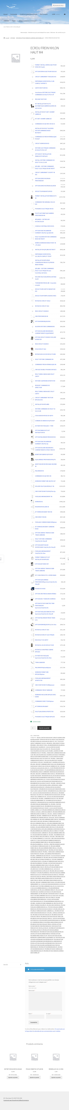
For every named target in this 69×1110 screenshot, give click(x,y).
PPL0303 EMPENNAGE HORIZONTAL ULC (54, 901)
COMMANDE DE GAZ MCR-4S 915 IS (45, 124)
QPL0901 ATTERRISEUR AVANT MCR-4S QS (53, 861)
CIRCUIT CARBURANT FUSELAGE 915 (45, 76)
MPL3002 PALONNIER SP (36, 863)
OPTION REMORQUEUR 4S (42, 321)
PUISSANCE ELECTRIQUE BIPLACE (45, 716)
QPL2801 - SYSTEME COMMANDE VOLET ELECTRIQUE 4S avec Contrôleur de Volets (44, 271)
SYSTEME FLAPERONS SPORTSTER (45, 381)
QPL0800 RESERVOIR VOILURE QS (56, 745)
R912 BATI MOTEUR (40, 99)
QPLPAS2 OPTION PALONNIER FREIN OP (40, 933)
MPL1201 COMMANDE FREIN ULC (38, 823)
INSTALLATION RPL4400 (42, 404)
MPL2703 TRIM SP (50, 897)
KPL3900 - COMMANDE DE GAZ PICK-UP (40, 855)
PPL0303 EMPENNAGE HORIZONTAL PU (54, 770)
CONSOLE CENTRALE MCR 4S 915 (44, 226)
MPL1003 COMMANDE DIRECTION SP (39, 865)
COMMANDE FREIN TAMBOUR (43, 690)
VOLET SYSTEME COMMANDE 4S (44, 359)
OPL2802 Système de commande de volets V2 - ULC (43, 741)
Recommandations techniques (27, 21)
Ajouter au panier (44, 728)
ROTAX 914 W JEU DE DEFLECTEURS (45, 354)
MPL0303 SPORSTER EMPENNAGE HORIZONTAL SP (43, 777)
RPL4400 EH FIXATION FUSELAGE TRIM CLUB (52, 916)
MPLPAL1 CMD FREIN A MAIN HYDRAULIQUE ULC (50, 880)
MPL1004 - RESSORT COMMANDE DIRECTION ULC (42, 773)
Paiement (6, 21)
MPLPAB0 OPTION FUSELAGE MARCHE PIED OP (51, 931)
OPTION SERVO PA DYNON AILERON (45, 186)
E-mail (48, 1013)
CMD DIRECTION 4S (40, 517)
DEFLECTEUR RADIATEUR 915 (43, 191)
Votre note (32, 986)
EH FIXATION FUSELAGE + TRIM (44, 426)
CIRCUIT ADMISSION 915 (42, 143)
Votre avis (32, 990)
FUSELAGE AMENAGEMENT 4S (43, 496)
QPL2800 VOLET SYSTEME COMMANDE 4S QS (41, 869)
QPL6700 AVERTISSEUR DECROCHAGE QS (49, 920)
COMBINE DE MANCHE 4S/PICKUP (45, 421)
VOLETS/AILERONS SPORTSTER (44, 711)
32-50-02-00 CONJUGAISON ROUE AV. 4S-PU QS (53, 884)
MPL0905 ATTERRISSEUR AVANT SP (41, 846)
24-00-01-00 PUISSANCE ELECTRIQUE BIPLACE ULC (49, 781)
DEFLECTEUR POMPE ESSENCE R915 (45, 296)
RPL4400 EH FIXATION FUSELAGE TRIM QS (41, 924)
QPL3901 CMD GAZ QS (58, 909)
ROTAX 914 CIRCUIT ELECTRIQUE (44, 635)
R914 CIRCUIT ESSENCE (42, 344)
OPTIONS (12, 38)
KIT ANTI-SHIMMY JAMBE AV (43, 119)
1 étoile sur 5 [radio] (29, 988)
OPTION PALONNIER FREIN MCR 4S (45, 437)
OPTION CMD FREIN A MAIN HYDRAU (45, 594)
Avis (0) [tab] (6, 964)
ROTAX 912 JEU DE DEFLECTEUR (44, 645)
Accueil (6, 14)
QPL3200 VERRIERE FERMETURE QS (39, 842)
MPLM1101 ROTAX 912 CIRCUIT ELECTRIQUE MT (52, 739)
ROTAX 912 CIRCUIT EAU (42, 630)
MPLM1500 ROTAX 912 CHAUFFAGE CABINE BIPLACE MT (51, 802)
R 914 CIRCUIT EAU (40, 349)
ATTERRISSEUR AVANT (41, 706)
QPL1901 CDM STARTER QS (53, 905)
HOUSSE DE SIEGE (40, 588)
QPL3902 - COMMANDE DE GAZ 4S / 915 (48, 798)
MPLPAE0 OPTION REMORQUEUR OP (48, 947)
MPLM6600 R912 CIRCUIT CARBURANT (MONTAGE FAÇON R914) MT (47, 771)
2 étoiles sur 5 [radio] (31, 988)
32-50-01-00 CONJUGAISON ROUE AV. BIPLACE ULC (45, 793)
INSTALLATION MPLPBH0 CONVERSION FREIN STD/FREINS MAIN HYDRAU (44, 262)
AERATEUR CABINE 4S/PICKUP (44, 454)
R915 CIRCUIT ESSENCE (42, 311)
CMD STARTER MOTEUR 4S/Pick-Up (45, 491)
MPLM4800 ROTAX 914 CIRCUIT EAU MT (40, 783)
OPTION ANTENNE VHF (42, 564)
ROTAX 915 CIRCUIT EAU (42, 306)
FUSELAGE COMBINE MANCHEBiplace (46, 522)
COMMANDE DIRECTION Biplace (44, 701)
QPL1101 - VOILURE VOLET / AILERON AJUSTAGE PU (51, 762)
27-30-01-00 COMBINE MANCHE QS (39, 888)
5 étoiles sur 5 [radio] (35, 988)
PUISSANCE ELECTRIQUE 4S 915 (44, 209)
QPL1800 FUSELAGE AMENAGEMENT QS (40, 804)
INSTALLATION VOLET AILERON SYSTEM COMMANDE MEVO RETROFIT (44, 131)
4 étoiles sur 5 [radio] (34, 988)
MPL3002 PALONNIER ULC (36, 844)
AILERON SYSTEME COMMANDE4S (45, 326)
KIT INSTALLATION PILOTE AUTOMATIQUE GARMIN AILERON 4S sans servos (45, 106)
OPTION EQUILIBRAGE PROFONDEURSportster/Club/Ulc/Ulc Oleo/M (46, 582)
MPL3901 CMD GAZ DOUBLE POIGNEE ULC (40, 859)
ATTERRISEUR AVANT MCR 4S (43, 512)
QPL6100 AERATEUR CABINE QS (40, 834)
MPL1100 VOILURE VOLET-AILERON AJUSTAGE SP (46, 754)
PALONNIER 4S (39, 471)
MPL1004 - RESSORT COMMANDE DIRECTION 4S (42, 882)
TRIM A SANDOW (40, 662)
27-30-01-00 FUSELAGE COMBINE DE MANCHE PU (48, 840)
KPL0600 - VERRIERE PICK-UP (44, 815)
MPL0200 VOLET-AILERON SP (37, 747)
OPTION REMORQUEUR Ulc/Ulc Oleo (45, 624)
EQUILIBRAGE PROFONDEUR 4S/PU (45, 459)
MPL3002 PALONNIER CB (55, 842)
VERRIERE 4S (39, 501)
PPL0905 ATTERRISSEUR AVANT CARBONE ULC (42, 911)
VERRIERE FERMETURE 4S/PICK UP (45, 481)
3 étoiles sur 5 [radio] (32, 988)
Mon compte (44, 14)
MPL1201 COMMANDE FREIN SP (47, 890)
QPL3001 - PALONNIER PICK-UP (56, 834)
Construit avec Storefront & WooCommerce (16, 1100)
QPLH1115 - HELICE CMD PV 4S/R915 (41, 825)
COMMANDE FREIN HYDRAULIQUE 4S (45, 364)
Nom (30, 1013)
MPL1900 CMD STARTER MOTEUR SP (49, 893)
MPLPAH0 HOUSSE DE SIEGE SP (45, 909)
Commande (13, 14)
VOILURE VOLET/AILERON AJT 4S (44, 486)
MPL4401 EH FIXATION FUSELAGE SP (42, 914)
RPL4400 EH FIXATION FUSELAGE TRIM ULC (41, 918)
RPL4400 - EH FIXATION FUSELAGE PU (52, 863)
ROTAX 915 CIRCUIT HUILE (42, 301)
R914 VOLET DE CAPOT (41, 640)
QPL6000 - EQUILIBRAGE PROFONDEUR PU (50, 853)
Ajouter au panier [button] (13, 1077)
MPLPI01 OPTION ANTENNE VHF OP (54, 867)
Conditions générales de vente (28, 14)
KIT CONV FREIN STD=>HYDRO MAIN (45, 575)
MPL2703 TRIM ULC (45, 836)
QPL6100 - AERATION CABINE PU (44, 812)
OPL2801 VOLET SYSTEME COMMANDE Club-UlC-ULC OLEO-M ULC (47, 886)
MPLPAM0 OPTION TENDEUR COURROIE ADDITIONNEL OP (30, 38)
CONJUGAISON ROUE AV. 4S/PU (44, 415)
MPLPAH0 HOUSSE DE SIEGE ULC (50, 874)
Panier (14, 21)
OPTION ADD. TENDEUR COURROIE (45, 599)
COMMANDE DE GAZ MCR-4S (43, 476)
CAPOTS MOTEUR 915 (41, 88)
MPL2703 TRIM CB (34, 836)
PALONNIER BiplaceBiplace (43, 667)
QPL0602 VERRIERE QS (38, 838)
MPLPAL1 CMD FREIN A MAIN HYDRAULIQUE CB (42, 878)
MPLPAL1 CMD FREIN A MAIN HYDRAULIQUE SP (53, 876)
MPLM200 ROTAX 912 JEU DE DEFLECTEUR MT (53, 775)
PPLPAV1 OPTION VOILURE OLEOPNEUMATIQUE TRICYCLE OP (46, 943)
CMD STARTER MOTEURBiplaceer (44, 685)
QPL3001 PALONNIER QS (43, 872)
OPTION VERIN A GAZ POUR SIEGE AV (46, 71)
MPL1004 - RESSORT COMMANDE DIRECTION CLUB (43, 764)
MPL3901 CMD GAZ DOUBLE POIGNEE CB (54, 857)
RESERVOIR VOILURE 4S (42, 507)
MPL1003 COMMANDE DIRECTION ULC (49, 819)
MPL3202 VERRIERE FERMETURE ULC (48, 848)
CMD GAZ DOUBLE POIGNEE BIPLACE (45, 369)
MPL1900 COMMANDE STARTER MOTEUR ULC (53, 829)
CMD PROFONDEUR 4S (41, 316)
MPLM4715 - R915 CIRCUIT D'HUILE (55, 743)
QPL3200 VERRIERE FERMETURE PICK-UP (46, 827)
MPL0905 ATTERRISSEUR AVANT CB (52, 821)
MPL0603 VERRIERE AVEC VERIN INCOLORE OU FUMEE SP (44, 831)
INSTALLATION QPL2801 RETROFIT (45, 249)
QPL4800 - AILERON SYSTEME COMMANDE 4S (41, 903)
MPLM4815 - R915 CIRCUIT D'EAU (38, 745)
